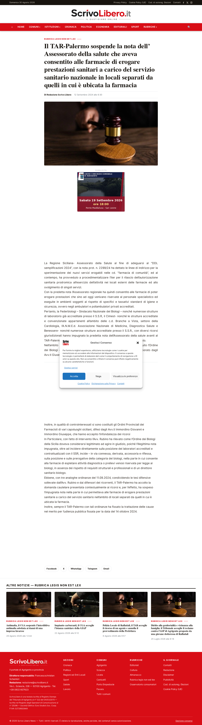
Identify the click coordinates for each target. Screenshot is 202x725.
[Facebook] (183, 2)
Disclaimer (168, 674)
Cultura (133, 670)
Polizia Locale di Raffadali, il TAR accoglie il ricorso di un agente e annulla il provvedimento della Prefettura (125, 628)
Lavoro (66, 689)
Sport (135, 26)
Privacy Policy (120, 2)
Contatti (120, 383)
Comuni (34, 26)
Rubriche (149, 26)
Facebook (52, 568)
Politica (86, 26)
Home (21, 26)
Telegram (92, 568)
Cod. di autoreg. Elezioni (159, 2)
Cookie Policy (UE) (137, 2)
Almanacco (135, 674)
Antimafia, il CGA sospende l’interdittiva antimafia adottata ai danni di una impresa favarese (28, 628)
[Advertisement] (101, 237)
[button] (137, 342)
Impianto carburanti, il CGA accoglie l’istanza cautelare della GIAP (74, 627)
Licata (100, 674)
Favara (100, 689)
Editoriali (120, 26)
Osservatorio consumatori (143, 684)
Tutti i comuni (103, 694)
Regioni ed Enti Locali (74, 674)
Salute (66, 684)
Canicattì (101, 679)
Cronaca (71, 26)
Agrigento (102, 665)
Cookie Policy (84, 383)
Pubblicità (168, 679)
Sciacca (101, 670)
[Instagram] (191, 2)
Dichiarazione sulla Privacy (104, 383)
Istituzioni (52, 26)
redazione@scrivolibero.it (35, 682)
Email (106, 568)
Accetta (74, 376)
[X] (187, 2)
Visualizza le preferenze (125, 376)
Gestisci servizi (71, 368)
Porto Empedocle (105, 684)
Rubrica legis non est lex (60, 39)
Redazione (168, 670)
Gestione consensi (184, 721)
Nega (98, 376)
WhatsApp (76, 568)
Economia (102, 26)
